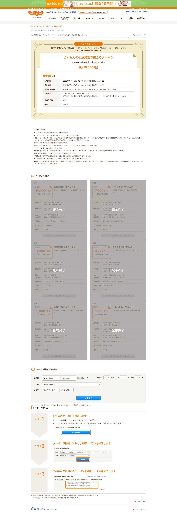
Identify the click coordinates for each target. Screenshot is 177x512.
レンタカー (102, 18)
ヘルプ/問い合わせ (144, 8)
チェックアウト (64, 377)
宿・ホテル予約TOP (36, 30)
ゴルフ (122, 18)
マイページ (146, 11)
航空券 (112, 18)
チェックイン (46, 377)
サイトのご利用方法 (131, 8)
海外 (131, 18)
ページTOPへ (141, 501)
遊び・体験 (77, 18)
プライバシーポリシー (50, 35)
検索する (88, 398)
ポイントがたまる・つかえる (39, 26)
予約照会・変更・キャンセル (133, 11)
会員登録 (73, 12)
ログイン (66, 12)
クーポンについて (140, 35)
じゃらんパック (65, 18)
